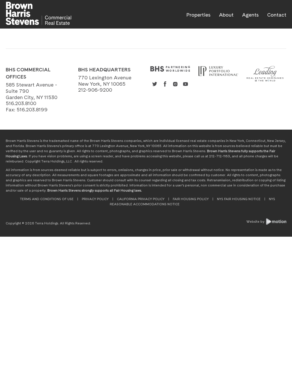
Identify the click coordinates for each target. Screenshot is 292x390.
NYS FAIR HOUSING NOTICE (239, 199)
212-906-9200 (95, 90)
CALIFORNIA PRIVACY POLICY (141, 199)
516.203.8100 (21, 103)
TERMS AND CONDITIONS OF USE (47, 199)
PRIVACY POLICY (95, 199)
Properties (198, 15)
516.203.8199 (32, 109)
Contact (276, 15)
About (226, 15)
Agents (250, 15)
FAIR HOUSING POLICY (191, 199)
